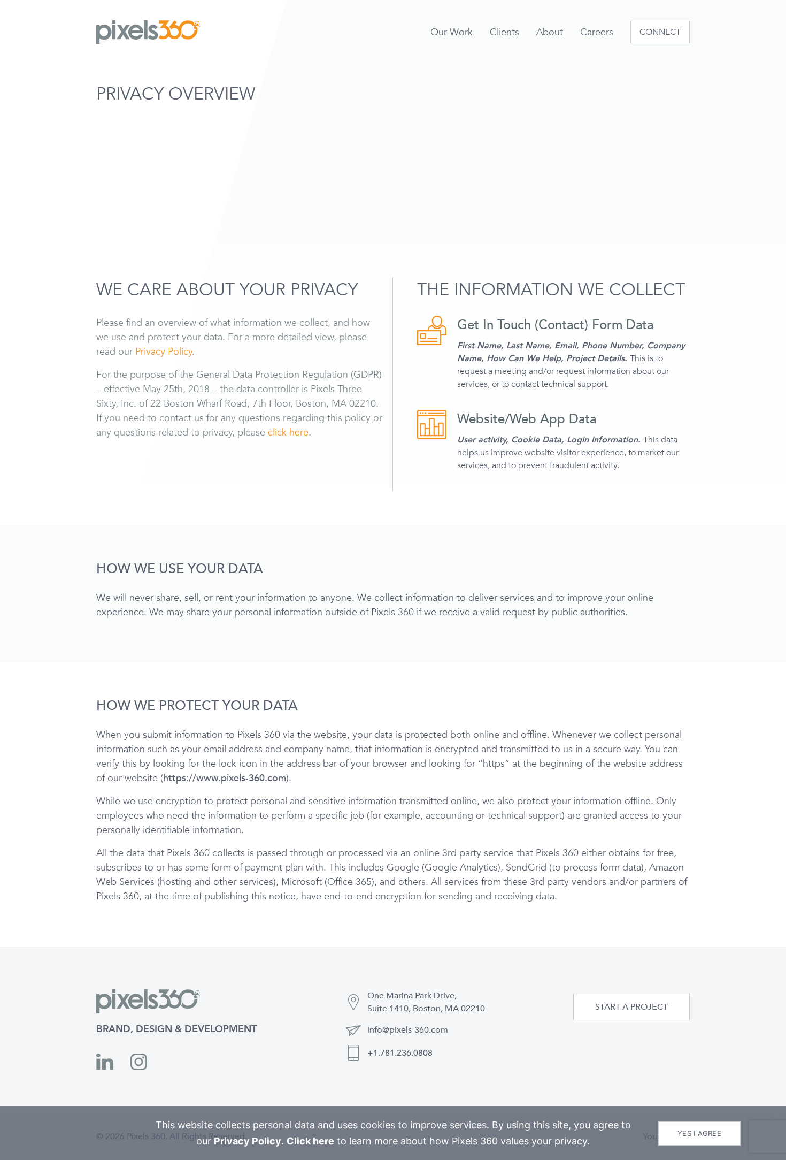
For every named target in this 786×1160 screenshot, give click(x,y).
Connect (660, 32)
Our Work (451, 32)
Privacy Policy (163, 351)
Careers (596, 32)
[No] (775, 1116)
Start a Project (631, 1007)
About (549, 32)
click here (288, 432)
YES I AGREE (699, 1133)
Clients (504, 32)
